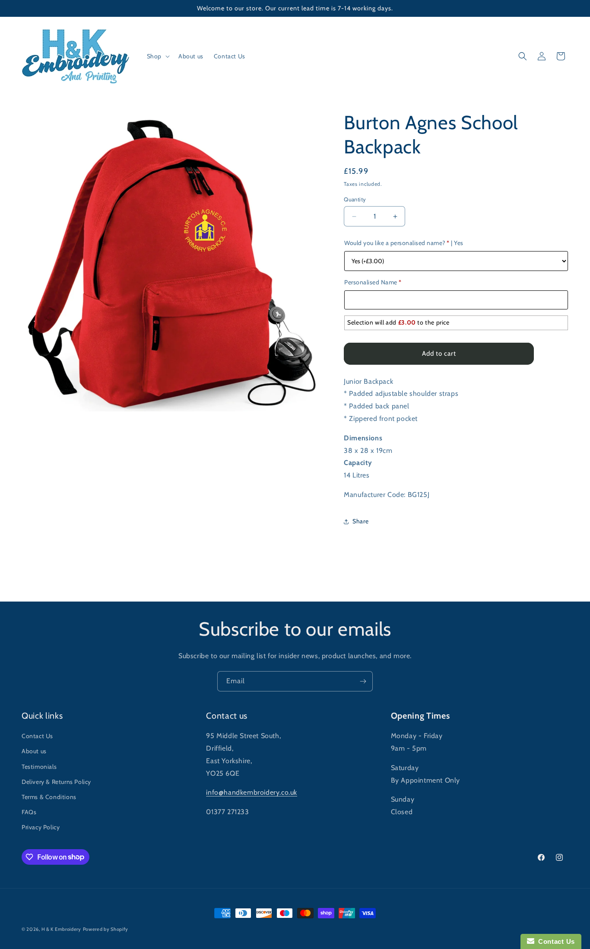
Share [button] (360, 521)
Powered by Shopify (106, 929)
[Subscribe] (362, 681)
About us (34, 751)
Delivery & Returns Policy (56, 782)
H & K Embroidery (61, 929)
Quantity (355, 199)
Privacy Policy (41, 827)
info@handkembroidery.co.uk (251, 792)
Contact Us (37, 736)
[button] (157, 56)
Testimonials (39, 767)
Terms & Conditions (49, 797)
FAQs (29, 812)
